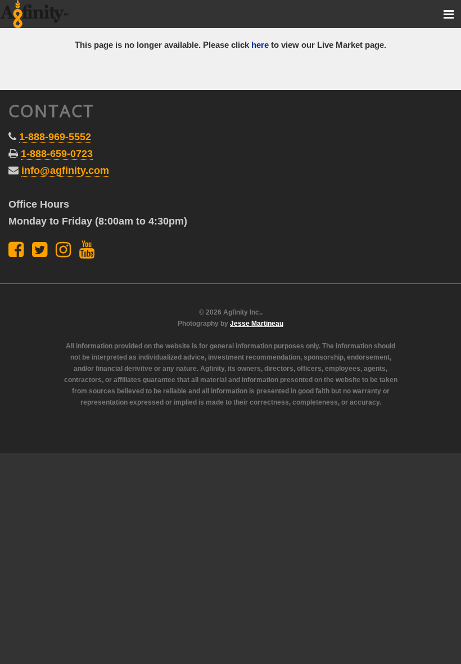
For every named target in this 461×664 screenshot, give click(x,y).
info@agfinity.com (65, 170)
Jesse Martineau (256, 323)
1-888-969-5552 (55, 136)
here (260, 45)
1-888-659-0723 (57, 153)
